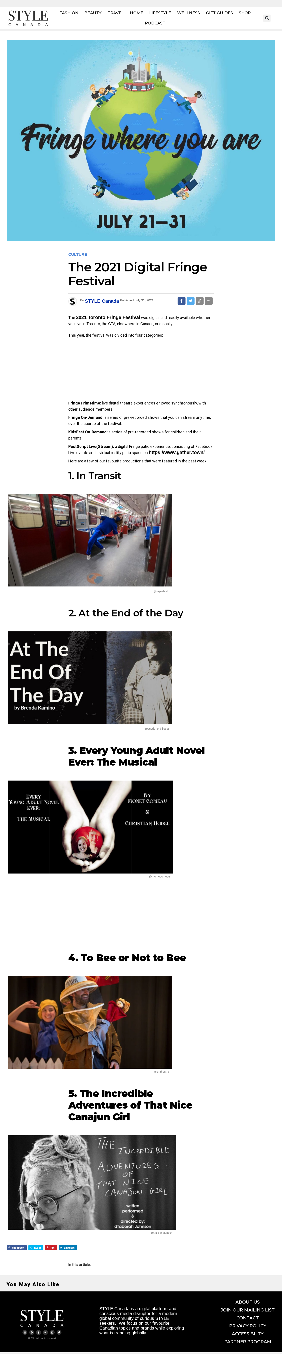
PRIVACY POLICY (247, 1325)
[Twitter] (45, 1332)
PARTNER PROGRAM (247, 1341)
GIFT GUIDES (219, 13)
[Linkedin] (52, 1332)
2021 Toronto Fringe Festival (108, 317)
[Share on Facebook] (182, 301)
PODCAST (155, 23)
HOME (136, 13)
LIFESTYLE (160, 13)
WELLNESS (188, 13)
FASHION (68, 13)
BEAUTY (93, 13)
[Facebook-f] (38, 1332)
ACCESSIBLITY (247, 1333)
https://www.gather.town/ (177, 452)
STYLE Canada (102, 301)
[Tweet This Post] (191, 301)
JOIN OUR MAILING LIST (248, 1310)
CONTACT (247, 1318)
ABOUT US (248, 1302)
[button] (267, 18)
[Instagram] (24, 1332)
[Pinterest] (31, 1332)
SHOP (245, 13)
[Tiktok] (59, 1332)
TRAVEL (116, 13)
